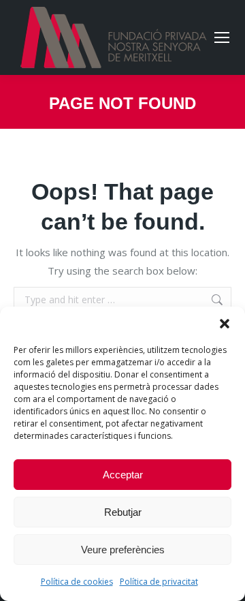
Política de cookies (77, 581)
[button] (224, 323)
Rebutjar (123, 512)
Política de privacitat (159, 581)
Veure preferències (123, 549)
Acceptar (123, 474)
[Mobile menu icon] (221, 37)
